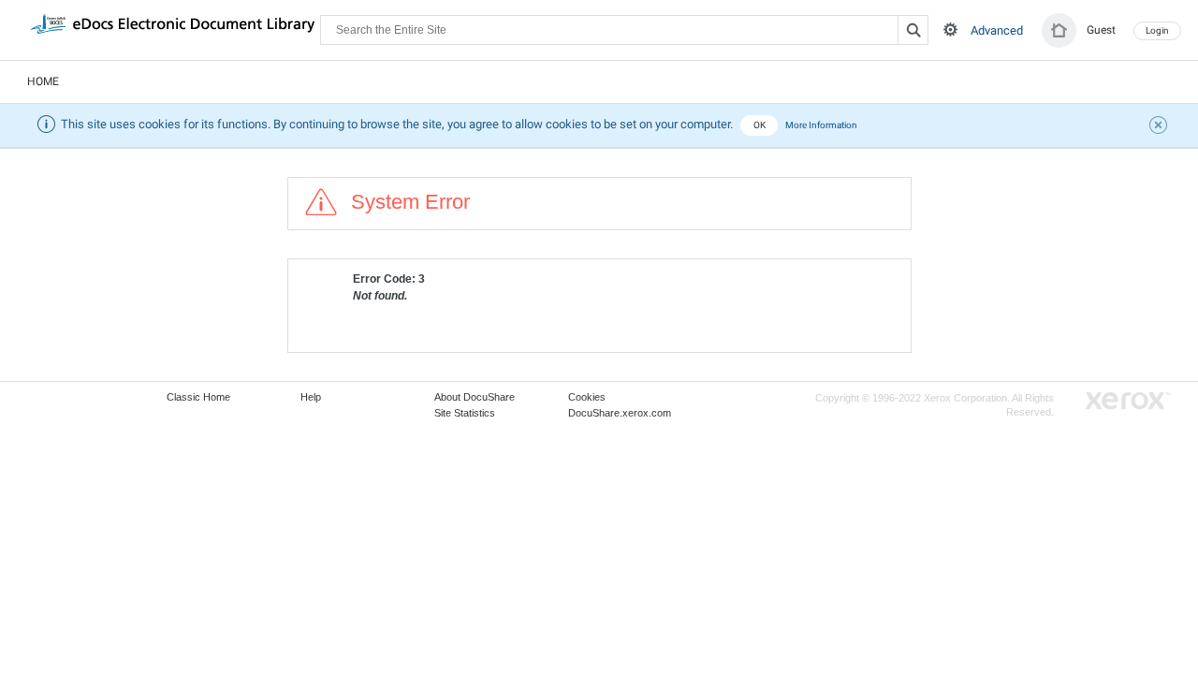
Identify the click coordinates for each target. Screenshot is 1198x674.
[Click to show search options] (950, 29)
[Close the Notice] (1160, 127)
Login (1157, 30)
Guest (1101, 30)
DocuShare (172, 29)
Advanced (997, 30)
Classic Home (198, 397)
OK (759, 125)
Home (43, 81)
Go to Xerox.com (1128, 401)
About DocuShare (474, 397)
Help (310, 397)
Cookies (587, 397)
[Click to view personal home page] (1059, 30)
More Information (821, 125)
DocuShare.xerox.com (619, 412)
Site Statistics (464, 412)
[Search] (913, 30)
